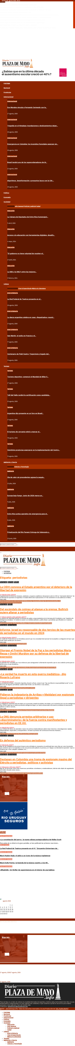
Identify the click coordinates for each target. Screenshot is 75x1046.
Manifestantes (22, 734)
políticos (40, 773)
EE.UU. (15, 734)
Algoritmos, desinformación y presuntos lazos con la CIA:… (30, 181)
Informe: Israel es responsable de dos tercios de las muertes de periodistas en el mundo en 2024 (37, 631)
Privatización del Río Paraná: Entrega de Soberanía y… (28, 532)
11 (2, 909)
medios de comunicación (8, 688)
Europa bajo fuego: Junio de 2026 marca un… (25, 496)
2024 (1, 644)
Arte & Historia (12, 293)
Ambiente (10, 471)
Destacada (3, 582)
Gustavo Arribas (23, 710)
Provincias (7, 92)
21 (8, 911)
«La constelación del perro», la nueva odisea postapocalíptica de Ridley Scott (22, 20)
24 (1, 913)
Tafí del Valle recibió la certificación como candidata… (28, 395)
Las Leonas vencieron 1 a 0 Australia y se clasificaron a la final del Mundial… (22, 7)
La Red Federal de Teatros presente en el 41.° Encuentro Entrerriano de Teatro (22, 22)
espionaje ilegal (12, 710)
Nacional (7, 88)
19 (4, 911)
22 (10, 911)
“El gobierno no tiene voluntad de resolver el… (25, 254)
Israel (5, 644)
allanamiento (4, 623)
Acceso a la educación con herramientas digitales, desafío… (31, 235)
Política (6, 193)
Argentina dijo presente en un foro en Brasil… (25, 413)
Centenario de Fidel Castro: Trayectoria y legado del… (28, 354)
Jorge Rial (12, 623)
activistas (3, 773)
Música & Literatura (6, 852)
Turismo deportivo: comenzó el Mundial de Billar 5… (27, 377)
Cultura (6, 284)
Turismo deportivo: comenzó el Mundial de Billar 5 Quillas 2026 (18, 4)
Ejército (15, 773)
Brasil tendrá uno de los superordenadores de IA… (27, 162)
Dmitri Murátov (5, 667)
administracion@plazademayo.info (18, 1006)
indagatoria (32, 710)
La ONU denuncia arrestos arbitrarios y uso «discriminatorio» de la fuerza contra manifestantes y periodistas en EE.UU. (33, 720)
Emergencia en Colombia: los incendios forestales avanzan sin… (32, 144)
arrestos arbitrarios (6, 734)
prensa (19, 603)
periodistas (13, 603)
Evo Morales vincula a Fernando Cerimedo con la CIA (15, 12)
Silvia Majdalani (49, 710)
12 (4, 909)
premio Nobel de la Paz (48, 667)
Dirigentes (3, 710)
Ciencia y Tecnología (14, 1044)
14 (8, 909)
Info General (11, 1026)
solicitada (42, 753)
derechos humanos (32, 601)
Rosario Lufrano (29, 688)
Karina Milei (19, 623)
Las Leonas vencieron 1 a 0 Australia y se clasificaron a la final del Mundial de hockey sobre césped (37, 927)
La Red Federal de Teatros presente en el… (24, 299)
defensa (3, 753)
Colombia (9, 773)
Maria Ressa (29, 667)
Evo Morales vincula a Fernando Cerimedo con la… (27, 108)
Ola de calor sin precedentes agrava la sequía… (26, 477)
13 (6, 909)
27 (6, 913)
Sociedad (7, 202)
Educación (11, 211)
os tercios (15, 644)
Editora (3, 594)
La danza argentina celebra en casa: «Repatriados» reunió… (30, 317)
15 (10, 909)
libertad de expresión (46, 601)
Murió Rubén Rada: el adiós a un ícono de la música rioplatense (18, 25)
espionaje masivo (23, 773)
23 (12, 911)
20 (7, 911)
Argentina (3, 601)
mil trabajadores (25, 753)
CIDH (24, 601)
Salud (9, 1030)
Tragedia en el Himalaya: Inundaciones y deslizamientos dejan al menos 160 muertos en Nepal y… (28, 27)
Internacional (8, 97)
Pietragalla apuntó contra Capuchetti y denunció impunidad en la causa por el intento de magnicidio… (29, 15)
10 (1, 909)
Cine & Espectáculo (6, 836)
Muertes (9, 644)
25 (3, 913)
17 (1, 911)
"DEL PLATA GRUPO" (62, 1009)
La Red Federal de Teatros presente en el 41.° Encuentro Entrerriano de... (29, 849)
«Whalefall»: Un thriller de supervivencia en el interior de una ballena (27, 870)
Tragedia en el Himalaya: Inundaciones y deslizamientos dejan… (32, 126)
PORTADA (7, 83)
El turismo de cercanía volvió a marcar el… (24, 432)
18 (3, 911)
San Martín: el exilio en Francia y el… (21, 336)
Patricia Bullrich (39, 623)
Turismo (6, 366)
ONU (28, 734)
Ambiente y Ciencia (10, 462)
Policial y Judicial (13, 1028)
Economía (7, 197)
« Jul (1, 917)
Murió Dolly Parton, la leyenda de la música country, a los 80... (24, 863)
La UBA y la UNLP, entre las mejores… (22, 272)
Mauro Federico (28, 623)
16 (12, 909)
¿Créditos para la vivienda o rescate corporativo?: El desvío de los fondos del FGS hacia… (26, 9)
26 (5, 913)
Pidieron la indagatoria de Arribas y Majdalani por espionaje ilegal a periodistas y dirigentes (37, 696)
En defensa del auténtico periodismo (23, 740)
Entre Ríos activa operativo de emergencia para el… (27, 514)
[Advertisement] (37, 42)
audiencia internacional (15, 601)
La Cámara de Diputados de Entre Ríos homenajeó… (27, 217)
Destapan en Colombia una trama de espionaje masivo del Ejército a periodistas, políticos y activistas (36, 761)
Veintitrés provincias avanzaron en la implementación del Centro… (33, 450)
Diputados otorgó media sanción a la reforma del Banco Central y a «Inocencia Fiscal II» (25, 17)
